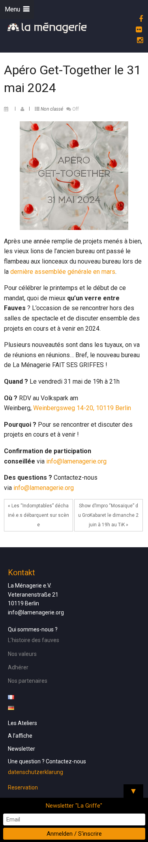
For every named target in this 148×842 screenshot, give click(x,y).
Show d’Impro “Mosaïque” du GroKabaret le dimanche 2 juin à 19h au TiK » (108, 515)
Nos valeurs (22, 654)
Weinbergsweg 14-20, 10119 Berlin (82, 408)
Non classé (52, 109)
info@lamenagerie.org (76, 461)
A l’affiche (20, 736)
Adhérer (18, 667)
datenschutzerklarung (35, 772)
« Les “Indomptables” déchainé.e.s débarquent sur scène (38, 515)
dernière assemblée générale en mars (62, 271)
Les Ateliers (22, 723)
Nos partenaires (27, 681)
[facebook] (140, 19)
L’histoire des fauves (33, 640)
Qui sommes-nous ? (33, 629)
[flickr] (137, 29)
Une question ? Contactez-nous (47, 761)
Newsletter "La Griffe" (74, 805)
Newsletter (21, 749)
